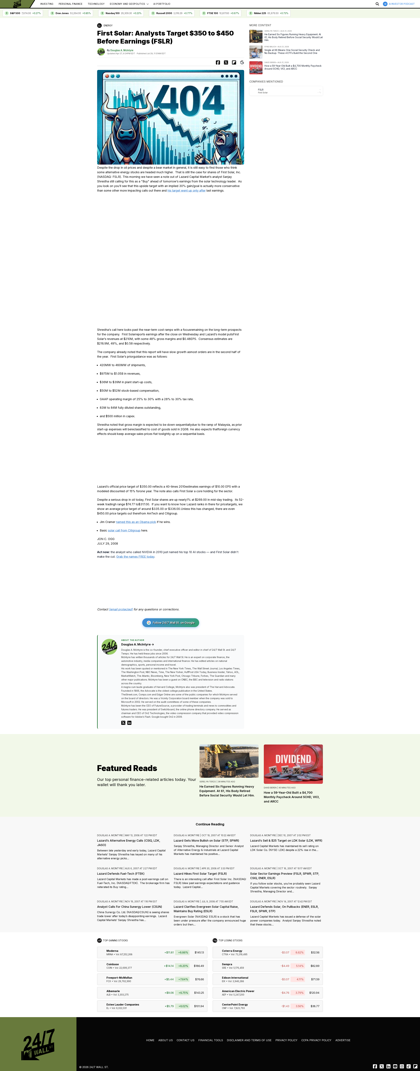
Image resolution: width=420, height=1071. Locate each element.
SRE (224, 967)
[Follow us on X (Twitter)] (382, 1066)
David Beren (270, 787)
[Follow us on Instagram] (402, 1066)
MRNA (109, 954)
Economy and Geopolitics (127, 3)
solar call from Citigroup (124, 530)
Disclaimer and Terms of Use (249, 1040)
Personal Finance (71, 3)
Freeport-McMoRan (119, 977)
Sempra (227, 964)
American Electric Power (238, 991)
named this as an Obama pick (136, 522)
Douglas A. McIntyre (121, 50)
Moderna (112, 950)
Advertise (342, 1040)
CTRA (225, 954)
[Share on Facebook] (218, 62)
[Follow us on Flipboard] (234, 62)
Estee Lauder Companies (122, 1004)
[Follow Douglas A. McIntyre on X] (123, 723)
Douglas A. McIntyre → (137, 644)
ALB (108, 994)
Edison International (235, 977)
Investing (46, 3)
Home (150, 1040)
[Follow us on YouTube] (395, 1066)
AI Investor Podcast (402, 3)
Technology (96, 3)
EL (107, 1008)
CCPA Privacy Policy (316, 1040)
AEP (224, 994)
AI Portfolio (161, 3)
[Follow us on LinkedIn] (388, 1066)
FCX (108, 981)
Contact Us (185, 1040)
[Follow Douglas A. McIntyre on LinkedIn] (129, 723)
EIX (223, 981)
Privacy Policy (286, 1040)
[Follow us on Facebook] (375, 1066)
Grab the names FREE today (135, 556)
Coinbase (112, 964)
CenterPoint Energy (235, 1004)
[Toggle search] (377, 4)
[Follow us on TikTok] (409, 1066)
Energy (108, 25)
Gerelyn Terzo (208, 781)
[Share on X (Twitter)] (226, 62)
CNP (224, 1008)
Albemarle (113, 991)
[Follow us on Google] (242, 62)
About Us (165, 1040)
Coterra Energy (232, 950)
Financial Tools (210, 1040)
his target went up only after (187, 190)
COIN (109, 967)
